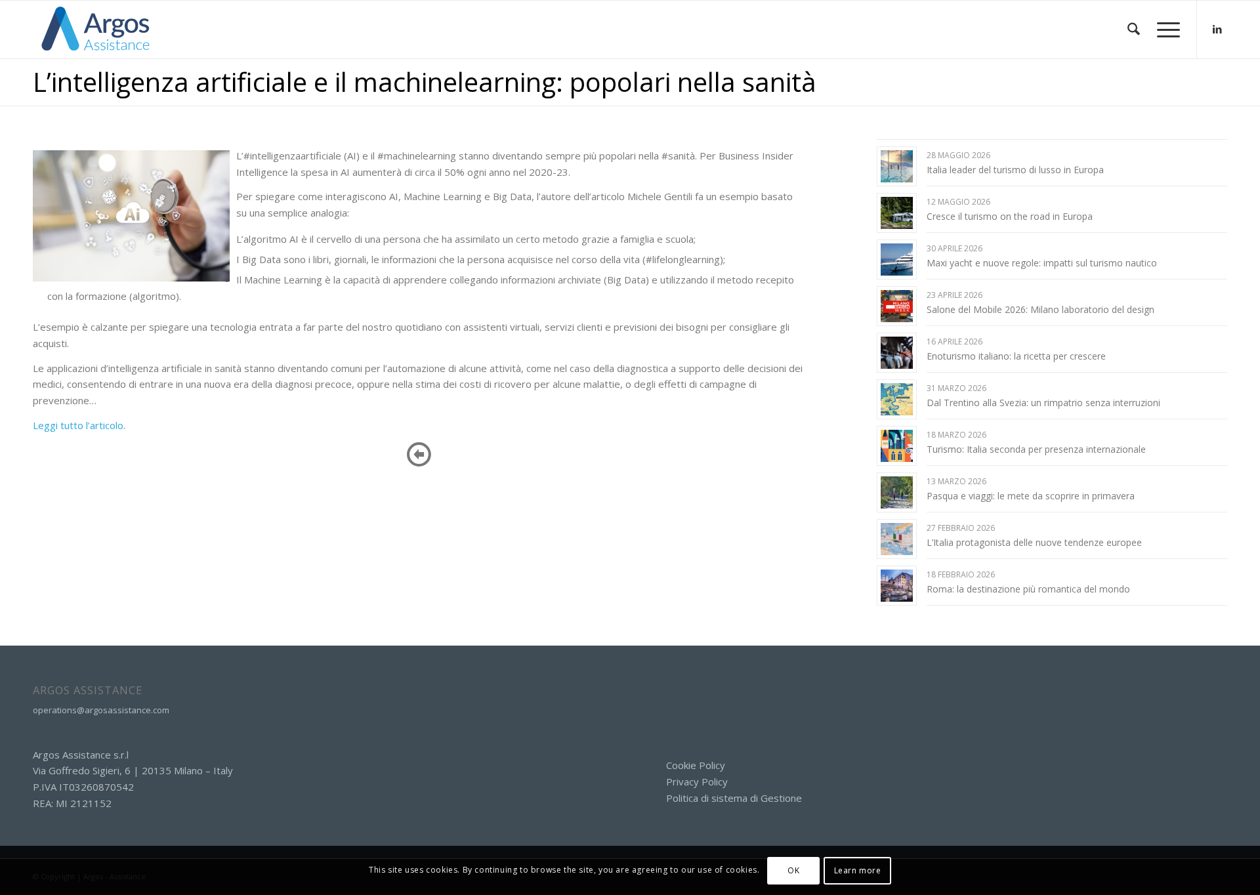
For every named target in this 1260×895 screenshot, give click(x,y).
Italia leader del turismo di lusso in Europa (1015, 169)
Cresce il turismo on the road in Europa (1010, 216)
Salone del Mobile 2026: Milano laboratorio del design (1040, 309)
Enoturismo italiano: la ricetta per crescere (1016, 356)
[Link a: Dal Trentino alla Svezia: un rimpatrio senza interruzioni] (897, 399)
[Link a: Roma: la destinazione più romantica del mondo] (897, 586)
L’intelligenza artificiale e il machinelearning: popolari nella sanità (424, 82)
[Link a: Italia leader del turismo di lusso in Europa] (897, 166)
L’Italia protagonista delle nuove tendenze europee (1034, 542)
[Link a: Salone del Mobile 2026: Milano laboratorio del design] (897, 306)
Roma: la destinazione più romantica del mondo (1028, 589)
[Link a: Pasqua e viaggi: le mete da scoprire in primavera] (897, 492)
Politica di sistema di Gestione (734, 797)
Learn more (857, 869)
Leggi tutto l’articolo (78, 425)
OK (793, 869)
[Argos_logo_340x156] (96, 29)
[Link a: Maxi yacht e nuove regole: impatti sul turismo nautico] (897, 259)
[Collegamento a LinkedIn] (1217, 29)
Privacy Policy (697, 781)
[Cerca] (1133, 29)
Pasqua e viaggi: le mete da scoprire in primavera (1031, 495)
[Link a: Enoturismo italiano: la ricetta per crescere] (897, 353)
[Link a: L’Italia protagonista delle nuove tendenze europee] (897, 539)
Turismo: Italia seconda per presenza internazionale (1036, 449)
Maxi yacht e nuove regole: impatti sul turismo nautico (1042, 263)
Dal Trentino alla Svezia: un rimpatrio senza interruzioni (1043, 402)
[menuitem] (1133, 29)
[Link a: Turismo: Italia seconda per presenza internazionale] (897, 446)
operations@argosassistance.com (101, 710)
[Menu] (1164, 29)
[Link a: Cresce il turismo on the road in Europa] (897, 213)
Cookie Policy (695, 765)
